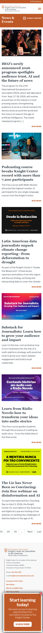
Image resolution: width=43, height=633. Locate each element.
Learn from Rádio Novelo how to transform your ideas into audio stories (20, 415)
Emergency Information (14, 581)
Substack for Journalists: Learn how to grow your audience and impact (21, 333)
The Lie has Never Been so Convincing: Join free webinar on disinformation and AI (21, 489)
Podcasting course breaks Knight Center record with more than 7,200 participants (21, 173)
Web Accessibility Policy (14, 588)
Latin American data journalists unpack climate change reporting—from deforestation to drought (19, 251)
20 (8, 531)
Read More (36, 126)
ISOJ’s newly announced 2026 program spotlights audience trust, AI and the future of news (21, 72)
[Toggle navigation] (39, 8)
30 (15, 531)
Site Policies (10, 584)
